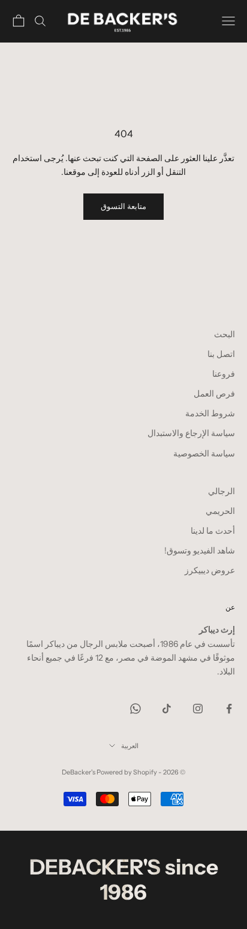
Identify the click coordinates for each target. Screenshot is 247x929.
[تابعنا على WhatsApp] (135, 709)
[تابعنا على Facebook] (229, 709)
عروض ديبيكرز (210, 570)
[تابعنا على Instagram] (198, 709)
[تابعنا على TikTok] (167, 709)
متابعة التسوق (123, 206)
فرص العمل (214, 393)
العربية (129, 746)
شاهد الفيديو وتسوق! (199, 550)
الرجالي (221, 491)
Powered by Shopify (127, 772)
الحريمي (220, 511)
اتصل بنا (221, 354)
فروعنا (223, 373)
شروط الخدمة (210, 413)
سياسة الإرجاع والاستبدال (191, 433)
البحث (224, 334)
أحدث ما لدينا (213, 530)
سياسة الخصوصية (204, 453)
